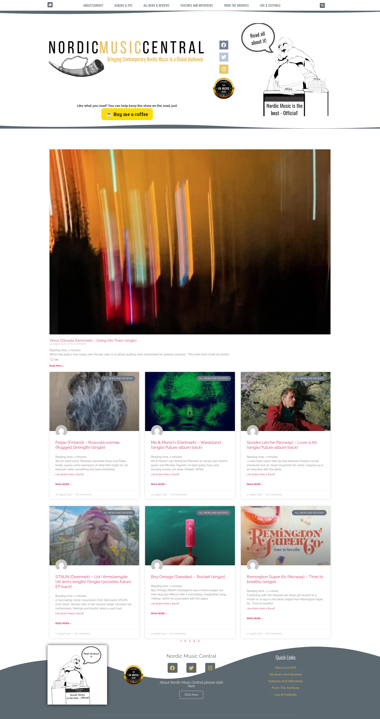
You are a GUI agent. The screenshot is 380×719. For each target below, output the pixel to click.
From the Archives (236, 5)
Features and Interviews (196, 5)
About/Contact (93, 5)
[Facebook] (224, 45)
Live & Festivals (270, 5)
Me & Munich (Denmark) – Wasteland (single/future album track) (186, 445)
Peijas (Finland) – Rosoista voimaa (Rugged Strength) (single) (87, 445)
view (80, 474)
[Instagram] (224, 69)
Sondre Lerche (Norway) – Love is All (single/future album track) (282, 445)
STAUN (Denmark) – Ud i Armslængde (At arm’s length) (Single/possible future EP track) (93, 581)
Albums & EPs (123, 5)
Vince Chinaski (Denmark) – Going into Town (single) (93, 340)
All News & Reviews (156, 5)
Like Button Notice (65, 474)
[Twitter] (224, 57)
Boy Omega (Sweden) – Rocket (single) (188, 576)
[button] (322, 5)
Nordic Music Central (191, 656)
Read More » (56, 365)
